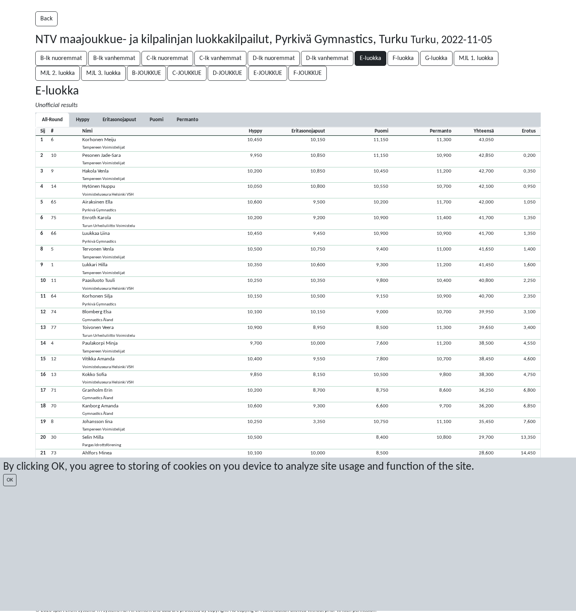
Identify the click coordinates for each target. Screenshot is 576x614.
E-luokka (370, 58)
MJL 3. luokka (103, 73)
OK (10, 480)
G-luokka (436, 58)
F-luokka (403, 58)
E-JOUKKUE (268, 73)
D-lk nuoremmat (274, 58)
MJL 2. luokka (57, 73)
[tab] (82, 120)
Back (46, 19)
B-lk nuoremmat (61, 58)
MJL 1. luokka (476, 58)
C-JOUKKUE (186, 73)
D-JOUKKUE (227, 73)
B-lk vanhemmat (114, 58)
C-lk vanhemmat (220, 58)
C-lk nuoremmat (167, 58)
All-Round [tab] (52, 119)
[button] (288, 143)
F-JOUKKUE (307, 73)
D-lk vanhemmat (327, 58)
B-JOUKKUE (146, 73)
